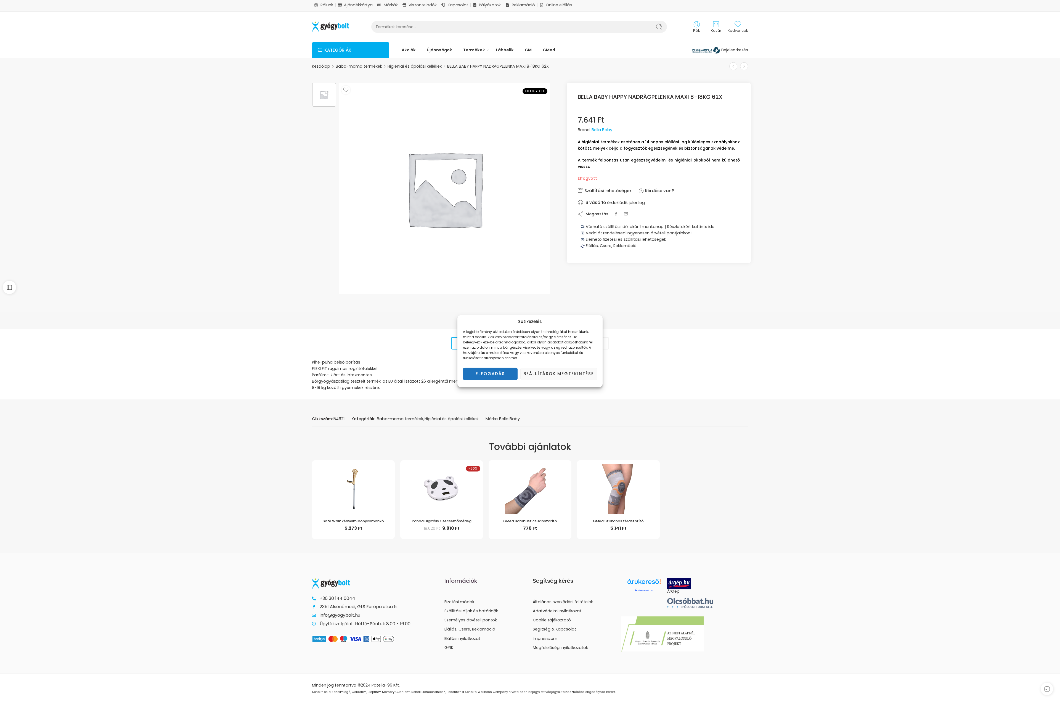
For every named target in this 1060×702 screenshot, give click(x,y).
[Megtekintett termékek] (1047, 689)
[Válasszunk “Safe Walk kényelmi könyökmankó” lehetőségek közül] (342, 508)
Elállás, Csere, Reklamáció (611, 245)
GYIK (448, 647)
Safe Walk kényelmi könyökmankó (353, 521)
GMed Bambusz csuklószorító (530, 521)
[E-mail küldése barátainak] (626, 213)
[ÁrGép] (690, 583)
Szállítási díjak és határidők (471, 611)
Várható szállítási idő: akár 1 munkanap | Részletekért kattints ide (649, 226)
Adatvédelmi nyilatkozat (557, 611)
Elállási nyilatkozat (462, 638)
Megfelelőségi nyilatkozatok (560, 647)
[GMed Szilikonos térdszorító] (618, 487)
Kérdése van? (659, 191)
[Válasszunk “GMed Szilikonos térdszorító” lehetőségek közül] (607, 508)
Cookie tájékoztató (552, 620)
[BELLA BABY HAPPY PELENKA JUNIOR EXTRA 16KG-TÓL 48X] (733, 66)
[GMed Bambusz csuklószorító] (530, 487)
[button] (431, 508)
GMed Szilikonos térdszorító (618, 521)
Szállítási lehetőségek (607, 191)
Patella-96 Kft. (386, 685)
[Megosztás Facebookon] (616, 214)
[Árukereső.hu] (644, 583)
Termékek (474, 50)
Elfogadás (490, 374)
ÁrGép (673, 591)
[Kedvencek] (345, 90)
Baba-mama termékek (359, 66)
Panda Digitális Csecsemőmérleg (441, 521)
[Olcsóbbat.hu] (690, 603)
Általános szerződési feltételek (563, 602)
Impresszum (545, 638)
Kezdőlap (321, 66)
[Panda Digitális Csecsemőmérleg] (441, 487)
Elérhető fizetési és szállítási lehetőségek (625, 239)
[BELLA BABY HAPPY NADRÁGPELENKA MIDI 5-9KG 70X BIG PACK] (744, 66)
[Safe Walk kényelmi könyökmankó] (353, 487)
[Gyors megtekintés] (364, 508)
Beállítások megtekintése (558, 374)
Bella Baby (602, 130)
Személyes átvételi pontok (470, 620)
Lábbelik (505, 50)
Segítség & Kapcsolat (554, 629)
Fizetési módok (459, 602)
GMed (549, 50)
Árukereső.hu (644, 590)
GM (528, 50)
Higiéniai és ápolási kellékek (415, 66)
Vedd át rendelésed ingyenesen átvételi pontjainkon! (638, 233)
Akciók (409, 50)
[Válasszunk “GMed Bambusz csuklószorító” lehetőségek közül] (519, 508)
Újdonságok (439, 50)
